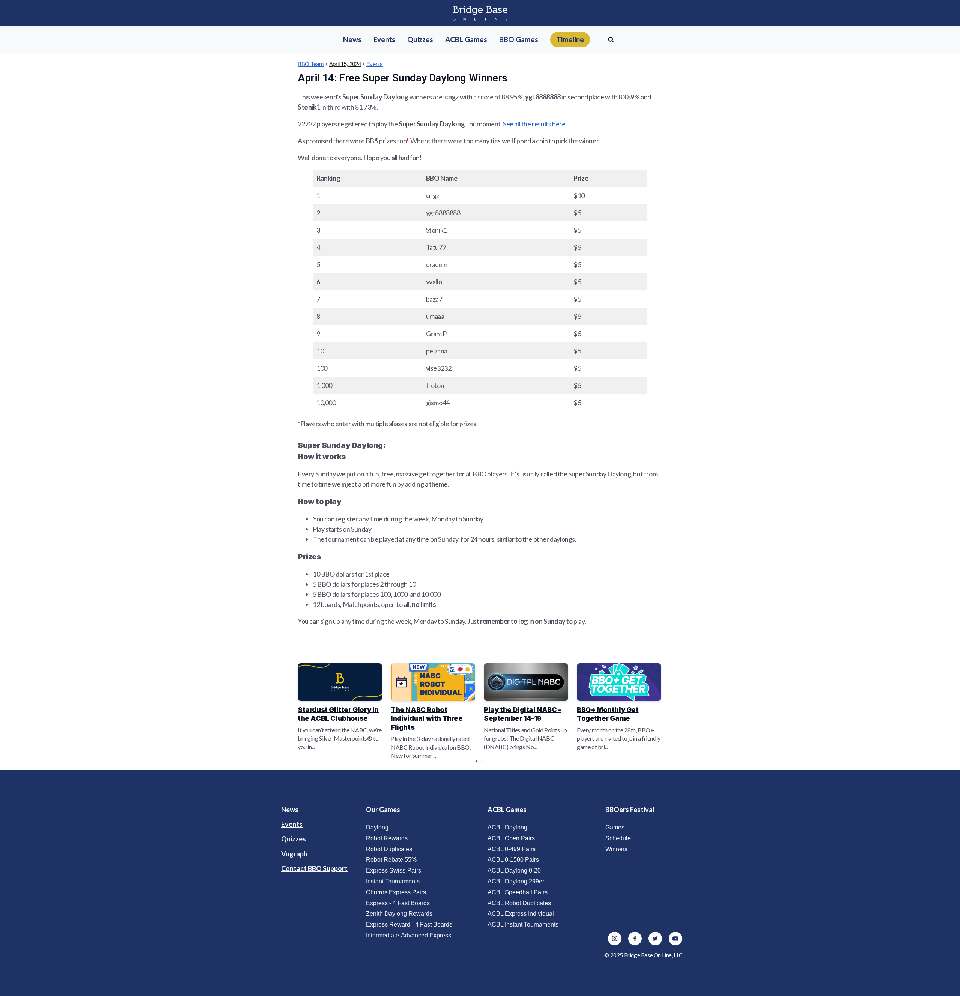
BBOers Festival (629, 809)
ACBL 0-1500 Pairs (513, 859)
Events (374, 64)
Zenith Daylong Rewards (399, 913)
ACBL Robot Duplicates (519, 903)
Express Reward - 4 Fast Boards (409, 924)
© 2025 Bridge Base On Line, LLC (643, 955)
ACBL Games (507, 809)
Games (614, 827)
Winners (616, 849)
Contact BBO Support (314, 868)
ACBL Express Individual (521, 913)
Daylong (377, 827)
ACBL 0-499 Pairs (512, 849)
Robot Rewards (387, 838)
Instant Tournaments (393, 881)
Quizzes (293, 839)
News (289, 809)
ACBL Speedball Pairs (518, 892)
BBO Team (311, 64)
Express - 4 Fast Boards (398, 903)
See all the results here (534, 124)
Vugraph (294, 854)
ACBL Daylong (507, 827)
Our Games (383, 809)
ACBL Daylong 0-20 (514, 870)
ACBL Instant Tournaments (523, 924)
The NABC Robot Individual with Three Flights (427, 718)
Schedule (618, 838)
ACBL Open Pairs (511, 838)
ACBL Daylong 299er (516, 881)
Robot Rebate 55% (391, 859)
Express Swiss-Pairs (393, 870)
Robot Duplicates (389, 849)
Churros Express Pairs (396, 892)
